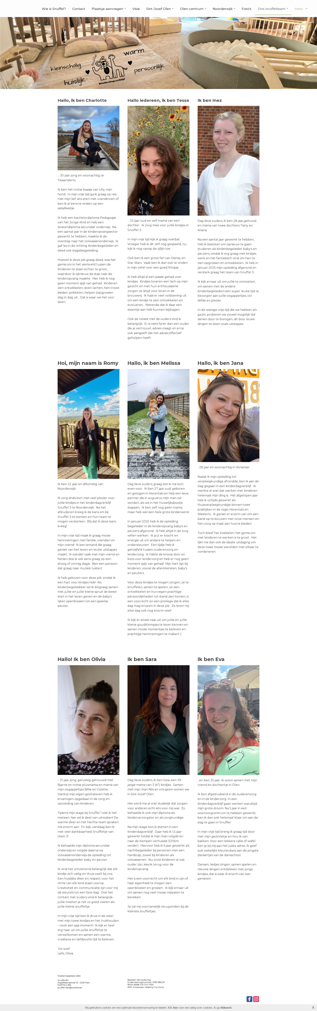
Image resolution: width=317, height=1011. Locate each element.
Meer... (300, 9)
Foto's (246, 9)
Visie (136, 9)
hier (175, 1007)
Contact (78, 9)
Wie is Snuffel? (54, 9)
